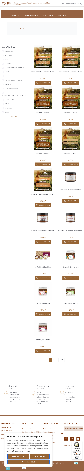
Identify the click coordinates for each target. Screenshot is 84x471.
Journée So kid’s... (43, 113)
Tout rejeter (39, 456)
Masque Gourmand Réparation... (70, 231)
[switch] (77, 457)
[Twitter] (78, 439)
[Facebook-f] (66, 439)
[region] (28, 450)
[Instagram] (72, 439)
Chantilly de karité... (71, 267)
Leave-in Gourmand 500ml (70, 190)
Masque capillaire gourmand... (43, 231)
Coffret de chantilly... (42, 267)
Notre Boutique (21, 29)
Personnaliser (18, 456)
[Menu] (80, 442)
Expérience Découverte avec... (43, 72)
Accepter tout (28, 462)
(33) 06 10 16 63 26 (6, 431)
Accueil (11, 29)
